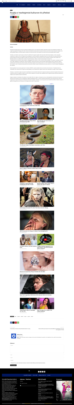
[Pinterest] (16, 17)
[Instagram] (69, 1)
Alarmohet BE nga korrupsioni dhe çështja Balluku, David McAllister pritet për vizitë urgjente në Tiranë (51, 329)
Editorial (39, 400)
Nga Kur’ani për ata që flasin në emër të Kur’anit (45, 393)
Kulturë (14, 8)
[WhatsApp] (18, 17)
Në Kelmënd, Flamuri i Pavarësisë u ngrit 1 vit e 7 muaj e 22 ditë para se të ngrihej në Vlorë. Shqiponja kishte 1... (45, 397)
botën (15, 316)
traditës (32, 316)
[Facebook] (67, 1)
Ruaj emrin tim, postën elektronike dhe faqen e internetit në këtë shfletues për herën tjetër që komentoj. (28, 362)
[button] (19, 4)
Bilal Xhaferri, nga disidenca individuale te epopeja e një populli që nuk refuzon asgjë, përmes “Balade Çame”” (46, 385)
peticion (25, 316)
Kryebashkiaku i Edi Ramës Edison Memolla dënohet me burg (20, 328)
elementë (22, 316)
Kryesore (59, 391)
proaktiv (29, 316)
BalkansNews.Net (27, 403)
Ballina (11, 8)
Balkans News (13, 14)
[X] (70, 1)
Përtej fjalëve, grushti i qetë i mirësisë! (45, 381)
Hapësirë (39, 382)
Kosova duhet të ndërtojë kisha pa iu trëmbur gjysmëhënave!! (45, 390)
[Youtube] (71, 1)
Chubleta (18, 316)
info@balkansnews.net (48, 403)
